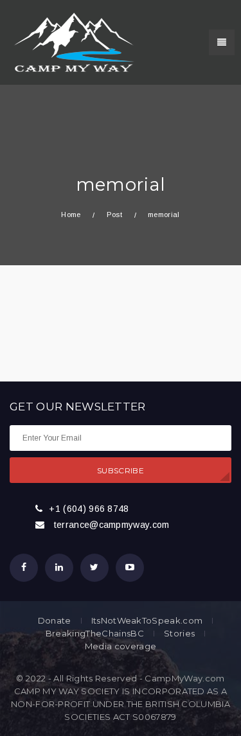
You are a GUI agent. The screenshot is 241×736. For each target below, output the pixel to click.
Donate (54, 621)
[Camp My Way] (70, 42)
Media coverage (120, 646)
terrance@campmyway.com (112, 525)
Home (70, 214)
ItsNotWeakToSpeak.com (147, 621)
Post (114, 214)
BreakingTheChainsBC (95, 633)
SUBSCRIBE (120, 470)
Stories (179, 633)
